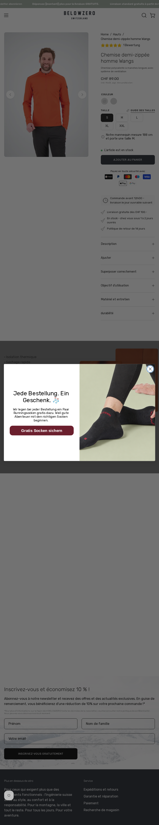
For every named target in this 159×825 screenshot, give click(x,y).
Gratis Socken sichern (41, 430)
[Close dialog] (150, 369)
